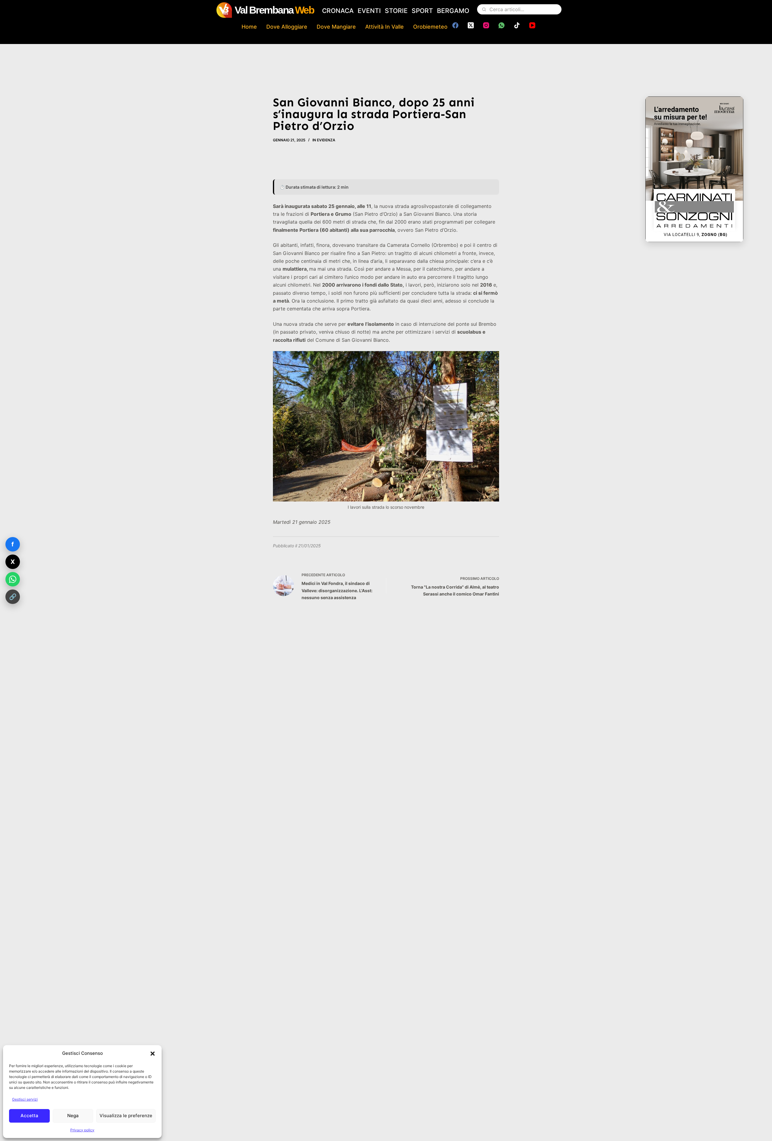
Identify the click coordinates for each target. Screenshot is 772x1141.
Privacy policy (82, 1130)
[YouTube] (532, 25)
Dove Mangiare (336, 27)
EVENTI (369, 10)
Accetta (29, 1115)
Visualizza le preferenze (126, 1115)
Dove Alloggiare (286, 27)
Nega (73, 1115)
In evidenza (323, 140)
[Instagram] (486, 25)
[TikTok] (517, 25)
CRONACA (338, 10)
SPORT (422, 10)
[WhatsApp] (501, 25)
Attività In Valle (384, 27)
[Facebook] (455, 25)
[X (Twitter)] (471, 25)
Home (249, 27)
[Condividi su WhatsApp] (12, 579)
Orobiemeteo (430, 27)
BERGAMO (453, 10)
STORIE (396, 10)
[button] (153, 1054)
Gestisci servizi (25, 1099)
